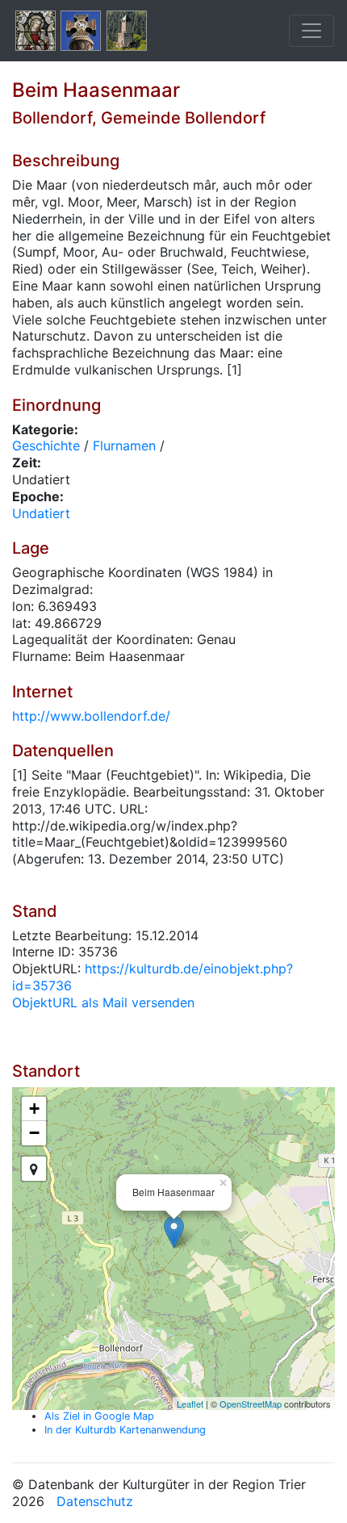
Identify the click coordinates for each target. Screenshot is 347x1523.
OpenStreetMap (250, 1403)
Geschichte (46, 445)
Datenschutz (94, 1501)
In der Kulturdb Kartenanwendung (125, 1430)
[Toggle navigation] (311, 31)
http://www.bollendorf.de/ (91, 716)
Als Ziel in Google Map (99, 1416)
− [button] (34, 1133)
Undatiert (41, 513)
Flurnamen (124, 445)
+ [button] (34, 1108)
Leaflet (190, 1403)
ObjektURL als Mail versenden (103, 1002)
